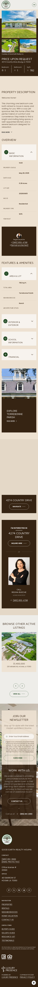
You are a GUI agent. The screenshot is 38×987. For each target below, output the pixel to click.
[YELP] (14, 890)
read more (11, 421)
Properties (7, 904)
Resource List (8, 936)
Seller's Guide (8, 933)
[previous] (15, 685)
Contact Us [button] (8, 919)
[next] (22, 685)
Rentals (5, 908)
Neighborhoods (10, 912)
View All (28, 45)
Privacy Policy (29, 752)
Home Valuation (10, 916)
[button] (19, 801)
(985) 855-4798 (19, 242)
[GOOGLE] (19, 890)
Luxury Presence (10, 977)
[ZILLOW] (24, 890)
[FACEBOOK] (9, 890)
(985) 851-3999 (26, 814)
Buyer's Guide (8, 929)
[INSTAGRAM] (29, 890)
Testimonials (8, 940)
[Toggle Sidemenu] (34, 5)
